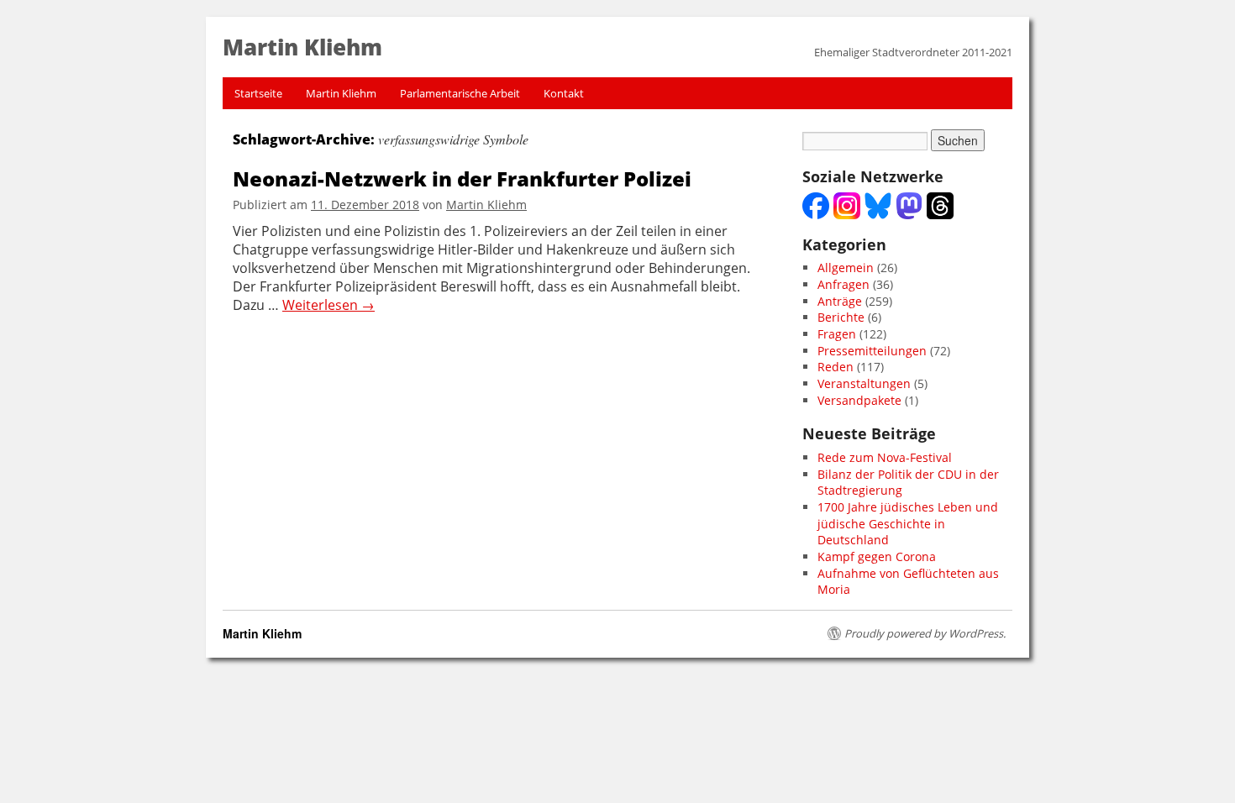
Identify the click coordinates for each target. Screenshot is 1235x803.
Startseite (258, 93)
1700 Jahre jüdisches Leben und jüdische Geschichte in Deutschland (907, 523)
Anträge (839, 301)
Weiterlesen (328, 305)
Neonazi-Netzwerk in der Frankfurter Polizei (462, 178)
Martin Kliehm (341, 93)
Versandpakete (859, 400)
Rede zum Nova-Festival (884, 457)
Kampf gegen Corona (876, 556)
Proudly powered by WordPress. (925, 633)
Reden (835, 367)
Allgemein (845, 268)
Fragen (836, 334)
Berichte (840, 317)
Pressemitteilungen (872, 351)
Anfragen (843, 284)
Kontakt (564, 93)
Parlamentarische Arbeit (460, 93)
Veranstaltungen (864, 383)
